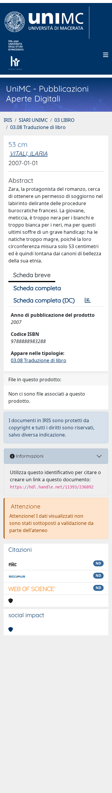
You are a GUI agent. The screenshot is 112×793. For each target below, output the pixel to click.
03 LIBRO (64, 120)
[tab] (88, 300)
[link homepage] (46, 23)
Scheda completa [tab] (37, 288)
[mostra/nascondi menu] (105, 55)
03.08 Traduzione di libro (38, 127)
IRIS (8, 120)
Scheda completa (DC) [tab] (44, 300)
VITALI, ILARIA (28, 153)
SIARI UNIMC (33, 120)
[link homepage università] (16, 55)
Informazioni (29, 456)
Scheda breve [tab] (31, 275)
